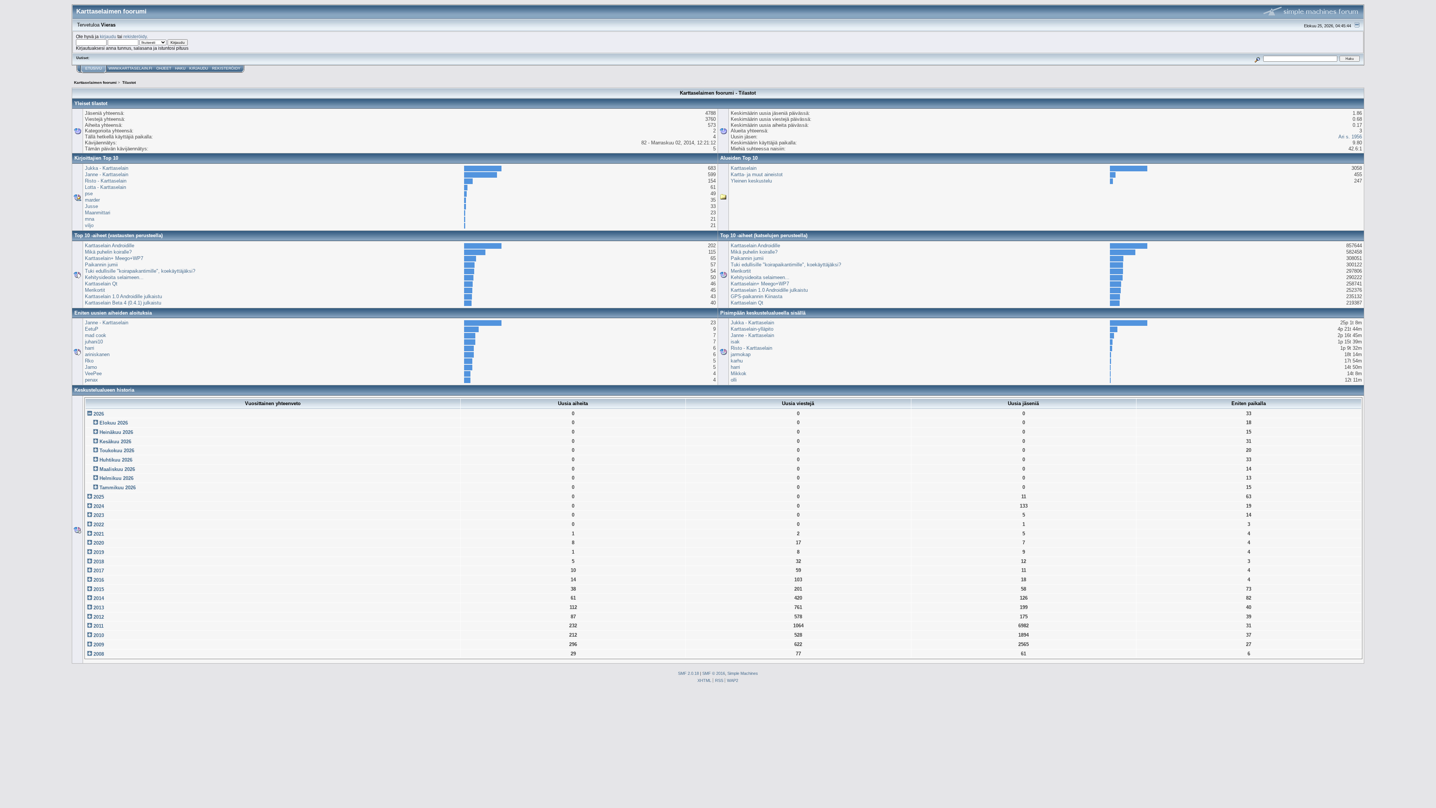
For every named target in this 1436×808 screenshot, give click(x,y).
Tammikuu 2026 (117, 487)
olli (734, 380)
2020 (98, 543)
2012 (98, 617)
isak (735, 342)
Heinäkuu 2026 (116, 432)
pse (89, 193)
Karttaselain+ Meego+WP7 (114, 258)
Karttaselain (744, 168)
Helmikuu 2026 (116, 478)
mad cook (95, 335)
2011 (98, 626)
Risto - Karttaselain (105, 181)
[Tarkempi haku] (1257, 58)
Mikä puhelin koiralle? (108, 252)
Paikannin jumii (101, 264)
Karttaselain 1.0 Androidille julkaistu (123, 296)
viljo (89, 225)
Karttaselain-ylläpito (752, 329)
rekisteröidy (135, 36)
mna (89, 219)
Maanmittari (97, 212)
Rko (89, 361)
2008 (98, 654)
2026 (98, 414)
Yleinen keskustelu (751, 181)
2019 (98, 552)
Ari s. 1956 (1350, 137)
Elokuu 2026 (113, 423)
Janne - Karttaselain (106, 174)
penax (91, 380)
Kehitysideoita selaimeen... (114, 277)
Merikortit (95, 290)
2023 (98, 515)
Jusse (91, 206)
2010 (98, 635)
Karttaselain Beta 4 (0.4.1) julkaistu (123, 303)
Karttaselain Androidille (109, 245)
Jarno (91, 367)
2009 (98, 645)
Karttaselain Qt (101, 284)
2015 (98, 589)
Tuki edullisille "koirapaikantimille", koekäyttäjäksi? (140, 271)
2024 (98, 506)
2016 (98, 580)
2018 (98, 561)
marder (92, 200)
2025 (98, 497)
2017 (98, 570)
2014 (98, 598)
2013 (98, 607)
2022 (98, 524)
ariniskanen (97, 354)
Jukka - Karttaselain (106, 168)
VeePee (93, 373)
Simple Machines (742, 673)
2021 (98, 534)
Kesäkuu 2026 (115, 441)
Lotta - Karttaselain (105, 187)
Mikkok (738, 373)
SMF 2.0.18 (688, 673)
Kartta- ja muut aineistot (757, 174)
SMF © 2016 (713, 673)
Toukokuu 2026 (116, 450)
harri (89, 348)
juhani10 (94, 342)
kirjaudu (108, 36)
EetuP (91, 329)
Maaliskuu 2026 (117, 469)
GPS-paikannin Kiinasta (756, 296)
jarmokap (741, 354)
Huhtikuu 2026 (115, 460)
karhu (737, 361)
